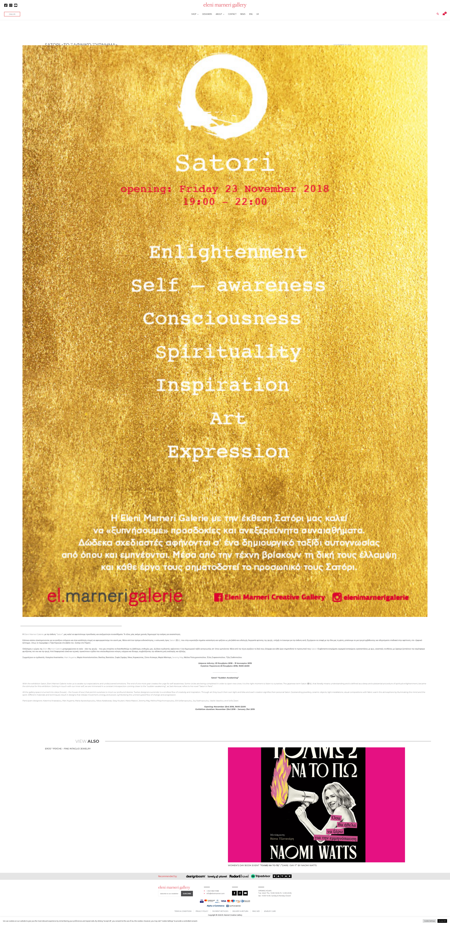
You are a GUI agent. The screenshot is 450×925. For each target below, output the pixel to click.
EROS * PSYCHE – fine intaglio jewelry (68, 748)
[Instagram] (11, 5)
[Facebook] (6, 5)
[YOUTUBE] (15, 5)
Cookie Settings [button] (429, 921)
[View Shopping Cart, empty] (444, 14)
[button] (12, 14)
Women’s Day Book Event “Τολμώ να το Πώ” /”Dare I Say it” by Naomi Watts (272, 865)
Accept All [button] (442, 921)
